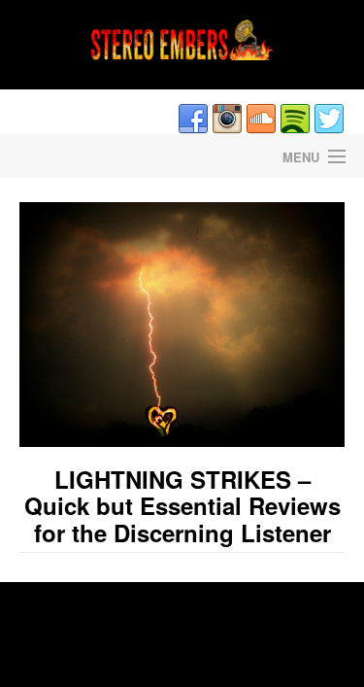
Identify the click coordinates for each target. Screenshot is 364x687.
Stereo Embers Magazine (91, 156)
